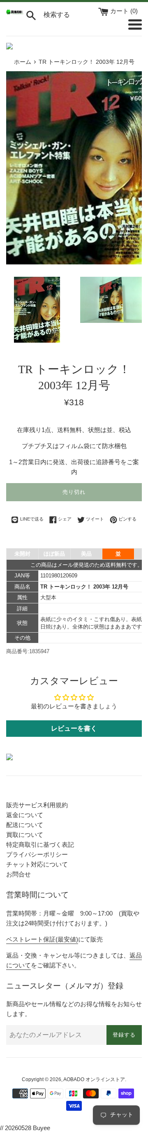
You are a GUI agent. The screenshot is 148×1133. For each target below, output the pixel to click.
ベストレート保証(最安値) (42, 939)
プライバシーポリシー (37, 854)
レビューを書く (74, 728)
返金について (24, 814)
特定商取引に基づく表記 (40, 844)
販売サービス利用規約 (37, 804)
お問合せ (18, 874)
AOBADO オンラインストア (94, 1079)
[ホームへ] (14, 12)
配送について (24, 824)
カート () (124, 10)
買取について (24, 834)
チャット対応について (37, 864)
